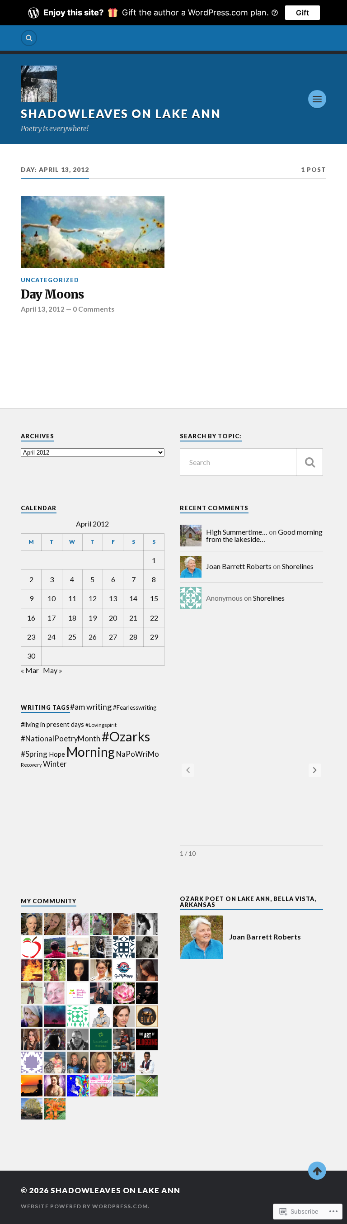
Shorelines (298, 566)
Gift (302, 12)
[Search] (29, 38)
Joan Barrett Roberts (239, 566)
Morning (90, 751)
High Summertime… (236, 531)
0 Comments (93, 309)
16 (31, 617)
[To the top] (317, 1171)
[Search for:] (252, 462)
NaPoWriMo (137, 754)
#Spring (34, 754)
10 (51, 598)
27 (113, 636)
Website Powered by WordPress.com (84, 1206)
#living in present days (52, 724)
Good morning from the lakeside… (264, 535)
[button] (315, 770)
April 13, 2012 (43, 309)
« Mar (30, 670)
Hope (57, 754)
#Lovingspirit (101, 724)
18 (72, 617)
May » (52, 670)
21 (133, 617)
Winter (55, 764)
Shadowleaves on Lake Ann (121, 113)
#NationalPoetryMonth (60, 738)
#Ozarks (126, 736)
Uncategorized (50, 280)
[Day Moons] (92, 232)
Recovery (31, 765)
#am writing (91, 707)
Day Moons (52, 295)
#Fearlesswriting (134, 707)
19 (93, 617)
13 (113, 598)
